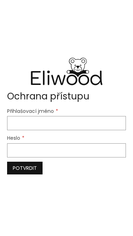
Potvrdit (25, 168)
